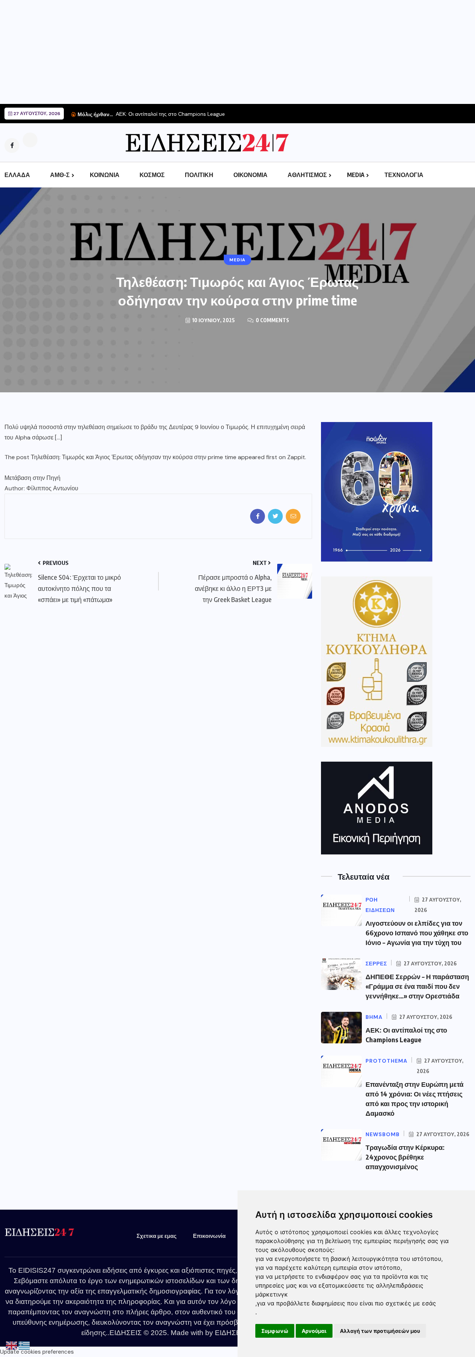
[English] (12, 1345)
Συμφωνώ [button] (274, 1331)
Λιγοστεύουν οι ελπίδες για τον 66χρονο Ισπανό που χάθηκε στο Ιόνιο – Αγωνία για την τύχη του (417, 932)
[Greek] (24, 1345)
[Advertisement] (222, 52)
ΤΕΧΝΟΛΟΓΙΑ (403, 175)
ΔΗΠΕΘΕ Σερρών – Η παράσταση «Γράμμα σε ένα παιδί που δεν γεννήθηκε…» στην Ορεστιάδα (417, 986)
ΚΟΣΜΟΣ (152, 175)
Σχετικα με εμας (157, 1235)
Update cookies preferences (37, 1352)
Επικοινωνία (209, 1235)
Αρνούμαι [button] (314, 1331)
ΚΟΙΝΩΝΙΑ (104, 175)
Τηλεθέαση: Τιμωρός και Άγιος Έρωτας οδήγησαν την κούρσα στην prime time (133, 457)
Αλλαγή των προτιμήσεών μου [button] (380, 1331)
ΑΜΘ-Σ (60, 175)
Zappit (296, 457)
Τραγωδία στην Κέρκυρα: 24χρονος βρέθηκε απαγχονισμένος (405, 1157)
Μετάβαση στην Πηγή (32, 478)
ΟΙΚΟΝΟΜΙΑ (250, 175)
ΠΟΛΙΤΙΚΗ (199, 175)
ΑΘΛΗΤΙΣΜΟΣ (307, 175)
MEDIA (355, 175)
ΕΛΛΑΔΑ (17, 175)
